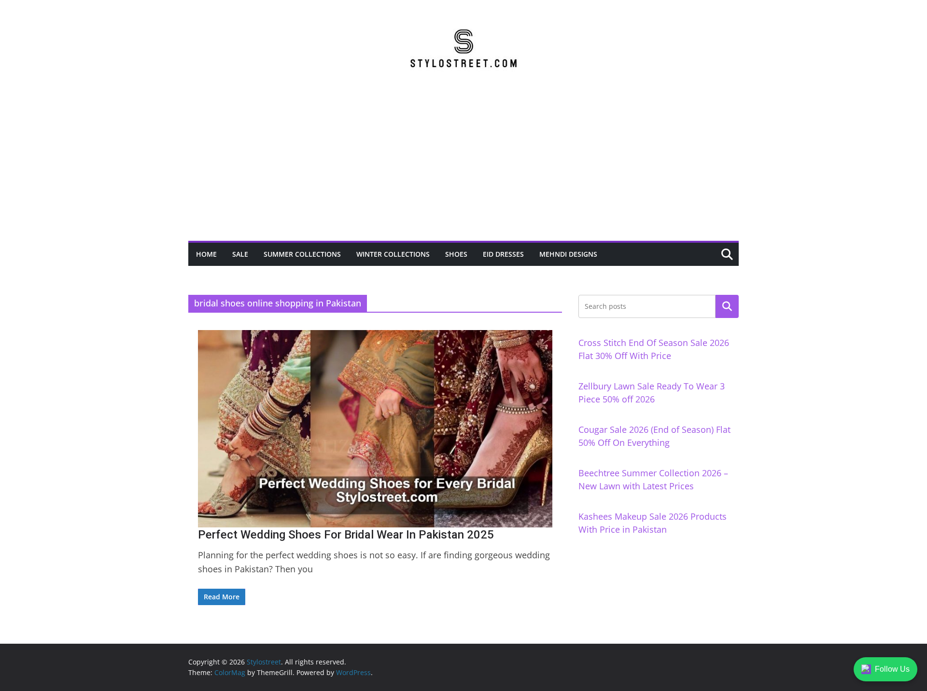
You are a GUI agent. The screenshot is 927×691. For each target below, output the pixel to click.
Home (206, 254)
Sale (240, 254)
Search (727, 306)
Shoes (456, 254)
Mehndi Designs (568, 254)
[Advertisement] (463, 168)
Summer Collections (302, 254)
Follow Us (892, 669)
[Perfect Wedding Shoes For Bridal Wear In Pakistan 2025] (375, 428)
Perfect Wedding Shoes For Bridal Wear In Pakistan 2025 (346, 534)
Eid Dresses (503, 254)
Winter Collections (393, 254)
